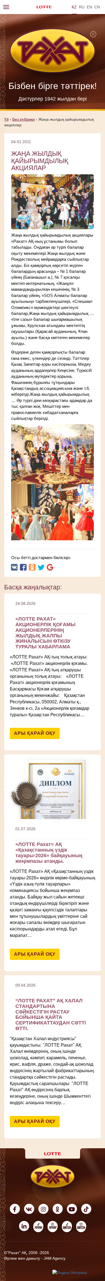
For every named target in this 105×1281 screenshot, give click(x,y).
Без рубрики (23, 119)
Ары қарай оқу (34, 733)
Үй (6, 119)
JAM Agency (55, 1258)
